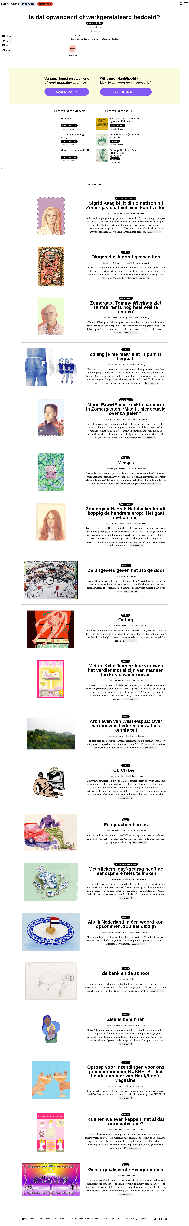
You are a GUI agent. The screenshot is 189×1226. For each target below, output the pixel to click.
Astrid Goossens (117, 419)
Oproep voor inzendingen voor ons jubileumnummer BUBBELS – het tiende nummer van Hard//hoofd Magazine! (125, 1074)
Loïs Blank (118, 680)
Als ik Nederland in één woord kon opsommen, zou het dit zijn (126, 924)
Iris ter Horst (139, 1025)
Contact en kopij (130, 1218)
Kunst (125, 1165)
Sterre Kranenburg (141, 263)
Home (33, 1218)
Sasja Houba (137, 776)
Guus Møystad (140, 830)
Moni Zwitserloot (118, 625)
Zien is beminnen (126, 1019)
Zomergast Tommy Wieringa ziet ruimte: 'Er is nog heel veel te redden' (125, 307)
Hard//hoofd (10, 4)
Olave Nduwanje (119, 1025)
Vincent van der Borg (117, 317)
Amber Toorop (137, 736)
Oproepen (115, 1218)
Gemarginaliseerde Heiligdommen (125, 1169)
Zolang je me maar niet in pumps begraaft (126, 356)
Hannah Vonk (141, 468)
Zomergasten (126, 298)
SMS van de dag (94, 23)
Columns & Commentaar (126, 864)
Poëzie (126, 968)
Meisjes (126, 462)
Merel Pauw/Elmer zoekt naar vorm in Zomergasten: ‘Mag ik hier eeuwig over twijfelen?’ (126, 409)
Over (41, 1218)
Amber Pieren (137, 680)
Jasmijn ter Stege (143, 932)
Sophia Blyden (128, 979)
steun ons (44, 3)
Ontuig (125, 619)
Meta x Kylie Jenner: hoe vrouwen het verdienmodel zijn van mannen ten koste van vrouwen (126, 670)
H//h (24, 1219)
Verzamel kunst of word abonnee (85, 1218)
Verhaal (125, 252)
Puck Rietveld (140, 625)
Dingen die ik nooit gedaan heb (125, 256)
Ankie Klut (118, 776)
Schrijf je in (123, 91)
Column (125, 661)
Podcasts (144, 1218)
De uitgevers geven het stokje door (125, 570)
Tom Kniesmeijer (118, 830)
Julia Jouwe (118, 736)
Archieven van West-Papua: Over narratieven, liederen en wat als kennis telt (126, 726)
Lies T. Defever (117, 523)
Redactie (97, 27)
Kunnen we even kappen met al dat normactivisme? (125, 1121)
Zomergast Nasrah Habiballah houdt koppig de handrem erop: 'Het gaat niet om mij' (126, 513)
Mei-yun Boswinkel (118, 468)
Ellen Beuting (139, 364)
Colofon (63, 1218)
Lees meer (152, 232)
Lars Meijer (116, 879)
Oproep (126, 1062)
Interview (126, 565)
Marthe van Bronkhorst (117, 932)
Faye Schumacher (116, 263)
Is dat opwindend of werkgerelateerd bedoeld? (94, 17)
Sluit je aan (64, 91)
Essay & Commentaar (125, 198)
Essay (125, 716)
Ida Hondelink (128, 1175)
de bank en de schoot (126, 973)
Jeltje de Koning (137, 213)
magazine (28, 3)
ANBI (105, 1218)
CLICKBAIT (125, 770)
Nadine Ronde (118, 364)
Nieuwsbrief (51, 1218)
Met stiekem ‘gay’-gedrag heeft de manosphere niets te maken (126, 871)
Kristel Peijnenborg (137, 879)
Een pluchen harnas (126, 824)
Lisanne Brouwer (128, 576)
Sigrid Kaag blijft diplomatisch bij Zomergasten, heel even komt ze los (125, 205)
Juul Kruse (117, 213)
